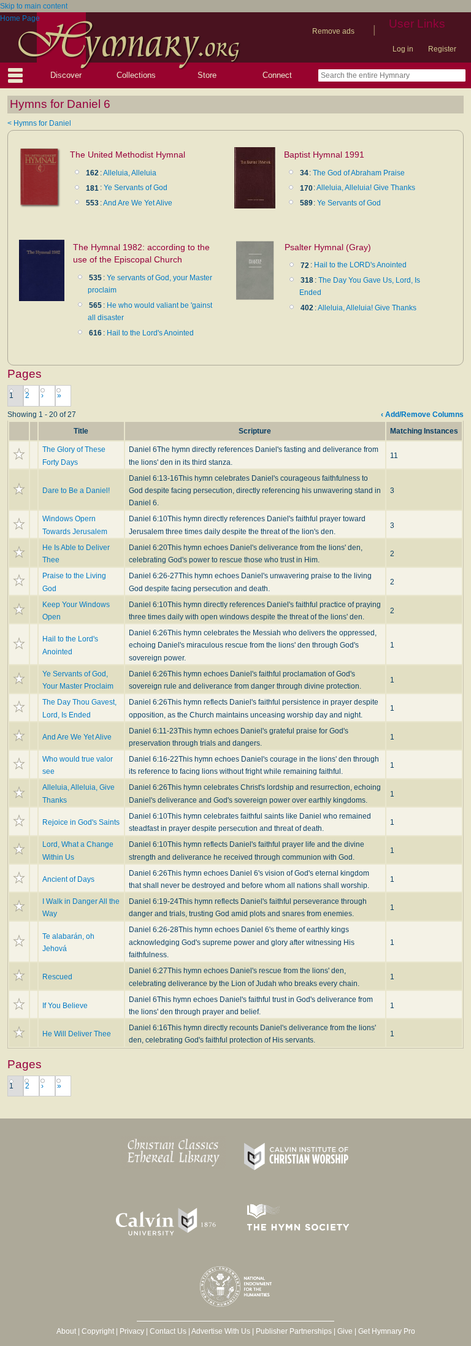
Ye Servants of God (135, 187)
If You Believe (65, 1005)
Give (345, 1331)
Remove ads (333, 31)
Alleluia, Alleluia (129, 173)
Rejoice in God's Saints (81, 822)
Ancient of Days (68, 879)
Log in (402, 49)
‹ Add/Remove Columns (422, 414)
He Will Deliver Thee (76, 1034)
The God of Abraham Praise (359, 173)
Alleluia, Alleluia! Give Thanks (365, 187)
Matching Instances (424, 431)
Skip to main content (33, 6)
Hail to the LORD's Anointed (360, 265)
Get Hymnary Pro (386, 1331)
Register (442, 49)
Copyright (98, 1331)
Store (206, 75)
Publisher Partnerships (294, 1331)
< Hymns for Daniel (39, 123)
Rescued (57, 977)
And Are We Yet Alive (137, 203)
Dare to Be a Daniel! (76, 490)
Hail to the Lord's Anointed (150, 333)
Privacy (132, 1331)
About (66, 1331)
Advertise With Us (220, 1331)
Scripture (255, 431)
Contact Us (168, 1331)
